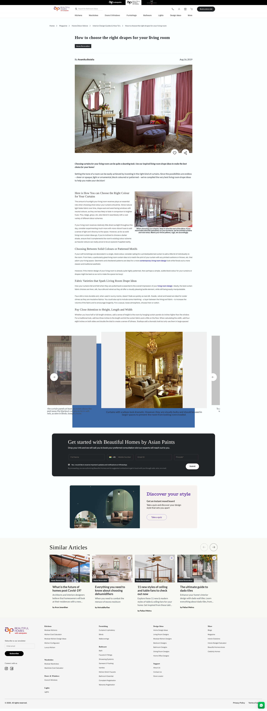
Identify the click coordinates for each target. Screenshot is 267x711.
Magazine (211, 637)
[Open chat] (261, 705)
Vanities (102, 670)
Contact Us (157, 674)
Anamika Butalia (86, 59)
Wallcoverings (104, 641)
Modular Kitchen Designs (162, 641)
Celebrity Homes (214, 654)
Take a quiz (156, 519)
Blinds (101, 637)
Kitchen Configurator (52, 645)
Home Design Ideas (160, 632)
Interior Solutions (214, 641)
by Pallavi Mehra (144, 613)
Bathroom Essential (106, 678)
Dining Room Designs (161, 654)
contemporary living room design (153, 261)
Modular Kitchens (50, 632)
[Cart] (191, 9)
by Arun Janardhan (60, 610)
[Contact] (172, 9)
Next (54, 378)
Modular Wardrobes (51, 666)
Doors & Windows (112, 15)
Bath (100, 653)
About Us (156, 670)
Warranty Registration (107, 687)
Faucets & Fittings (105, 657)
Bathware (147, 15)
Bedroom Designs (160, 645)
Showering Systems (106, 662)
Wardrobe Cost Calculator (53, 670)
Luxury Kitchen (49, 650)
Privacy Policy (239, 705)
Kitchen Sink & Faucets (107, 674)
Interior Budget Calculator (217, 645)
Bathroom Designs (160, 650)
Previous (213, 378)
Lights (160, 15)
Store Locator (158, 678)
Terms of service (255, 705)
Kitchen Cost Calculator (53, 637)
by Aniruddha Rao (102, 610)
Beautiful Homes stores (216, 650)
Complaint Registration (107, 683)
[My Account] (179, 9)
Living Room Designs (161, 637)
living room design (165, 286)
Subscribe (14, 656)
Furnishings (132, 15)
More (190, 15)
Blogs (210, 632)
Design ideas (175, 15)
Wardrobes (93, 15)
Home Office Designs (161, 658)
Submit (192, 469)
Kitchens (78, 15)
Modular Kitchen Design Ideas (55, 641)
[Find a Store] (185, 9)
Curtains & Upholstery (107, 632)
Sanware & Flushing (106, 666)
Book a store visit (206, 9)
